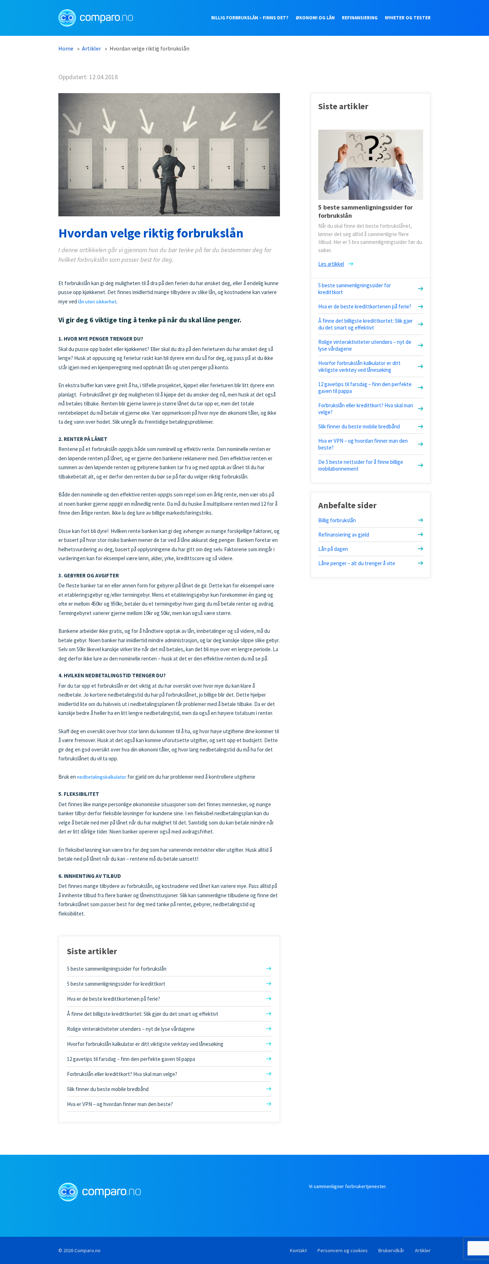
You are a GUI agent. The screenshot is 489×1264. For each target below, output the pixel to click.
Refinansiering (360, 18)
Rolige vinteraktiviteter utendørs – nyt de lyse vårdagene (131, 1028)
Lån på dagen (333, 549)
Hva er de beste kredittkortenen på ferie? (113, 998)
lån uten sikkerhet (97, 301)
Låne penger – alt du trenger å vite (356, 563)
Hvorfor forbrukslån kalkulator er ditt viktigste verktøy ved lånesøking (145, 1043)
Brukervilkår (391, 1250)
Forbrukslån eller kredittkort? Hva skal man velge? (122, 1074)
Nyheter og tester (408, 18)
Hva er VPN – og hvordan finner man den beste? (120, 1104)
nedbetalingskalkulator (101, 777)
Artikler (423, 1250)
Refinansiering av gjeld (343, 534)
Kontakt (298, 1250)
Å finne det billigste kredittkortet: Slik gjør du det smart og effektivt (142, 1013)
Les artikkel (331, 263)
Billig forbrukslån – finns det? (250, 18)
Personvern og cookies (343, 1250)
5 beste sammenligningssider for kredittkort (116, 983)
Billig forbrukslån (337, 520)
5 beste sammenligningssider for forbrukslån (116, 968)
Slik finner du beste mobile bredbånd (108, 1089)
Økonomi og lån (315, 18)
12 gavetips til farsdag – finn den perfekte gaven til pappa (131, 1059)
